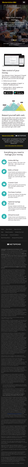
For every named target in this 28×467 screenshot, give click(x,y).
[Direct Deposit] (14, 40)
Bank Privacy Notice (5, 237)
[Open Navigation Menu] (24, 2)
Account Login (4, 235)
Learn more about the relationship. (14, 145)
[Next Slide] (26, 24)
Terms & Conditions (14, 235)
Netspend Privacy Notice (17, 237)
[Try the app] (11, 40)
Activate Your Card (19, 232)
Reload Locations (9, 232)
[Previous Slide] (1, 24)
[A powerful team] (13, 40)
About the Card (17, 229)
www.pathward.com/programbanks (14, 413)
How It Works (9, 229)
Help (2, 232)
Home (2, 229)
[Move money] (16, 40)
